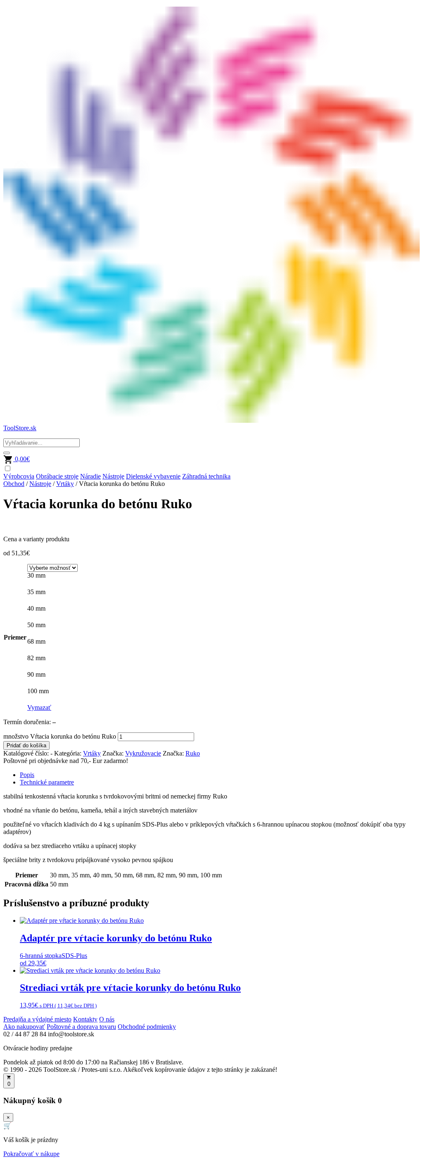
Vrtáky (65, 483)
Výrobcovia (18, 476)
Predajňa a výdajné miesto (37, 1019)
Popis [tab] (27, 774)
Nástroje (113, 476)
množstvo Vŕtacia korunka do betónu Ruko (59, 736)
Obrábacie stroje (57, 476)
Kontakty (85, 1019)
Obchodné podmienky (147, 1026)
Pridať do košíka (26, 745)
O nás (106, 1019)
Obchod (13, 483)
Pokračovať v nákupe (31, 1153)
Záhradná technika (206, 476)
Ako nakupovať (24, 1026)
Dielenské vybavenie (153, 476)
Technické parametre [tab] (47, 782)
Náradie (90, 476)
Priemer (15, 637)
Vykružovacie (143, 753)
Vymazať (39, 707)
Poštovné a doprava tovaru (81, 1026)
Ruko (192, 753)
